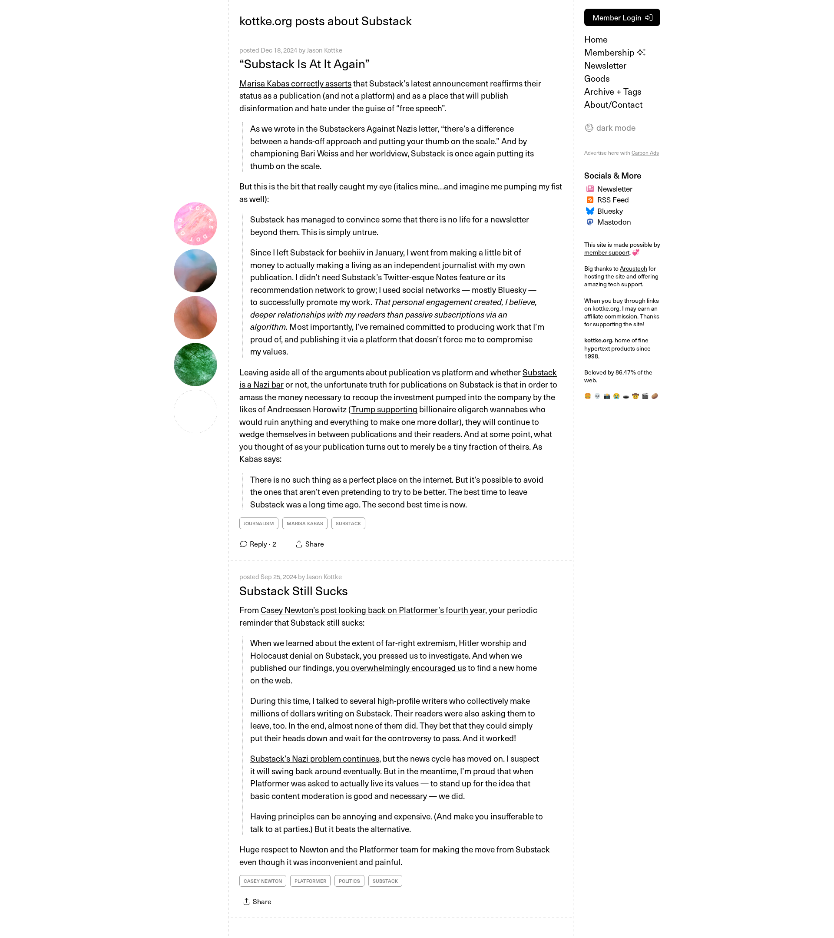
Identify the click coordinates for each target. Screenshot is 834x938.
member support (606, 252)
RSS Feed (613, 199)
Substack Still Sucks (293, 590)
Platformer (310, 881)
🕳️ (625, 395)
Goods (597, 78)
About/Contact (613, 104)
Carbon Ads (645, 152)
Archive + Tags (613, 91)
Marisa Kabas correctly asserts (295, 83)
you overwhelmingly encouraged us (401, 667)
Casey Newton (263, 881)
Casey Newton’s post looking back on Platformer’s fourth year (373, 609)
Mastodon (614, 221)
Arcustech (633, 268)
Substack (348, 523)
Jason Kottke (324, 50)
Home (596, 39)
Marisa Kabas (305, 523)
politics (349, 881)
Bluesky (610, 210)
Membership (610, 52)
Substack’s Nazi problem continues (314, 758)
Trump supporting (384, 409)
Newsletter (605, 65)
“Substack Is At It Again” (304, 63)
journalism (259, 523)
